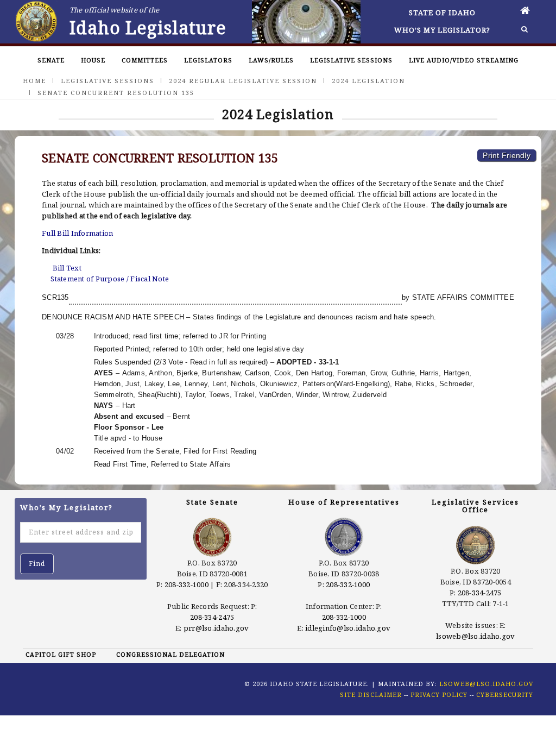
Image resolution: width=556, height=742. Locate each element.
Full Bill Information (77, 233)
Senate (51, 60)
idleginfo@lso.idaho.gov (347, 628)
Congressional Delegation (170, 654)
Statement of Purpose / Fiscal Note (109, 279)
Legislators (208, 60)
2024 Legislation (368, 81)
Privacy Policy (438, 694)
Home (34, 81)
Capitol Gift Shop (61, 654)
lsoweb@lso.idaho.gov (475, 636)
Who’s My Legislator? (442, 30)
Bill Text (67, 268)
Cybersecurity (504, 694)
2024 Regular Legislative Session (243, 81)
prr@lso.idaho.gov (216, 628)
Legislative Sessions (351, 60)
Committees (145, 60)
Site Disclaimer (371, 694)
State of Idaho (442, 12)
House (93, 60)
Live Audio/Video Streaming (464, 60)
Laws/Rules (271, 60)
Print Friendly (506, 155)
